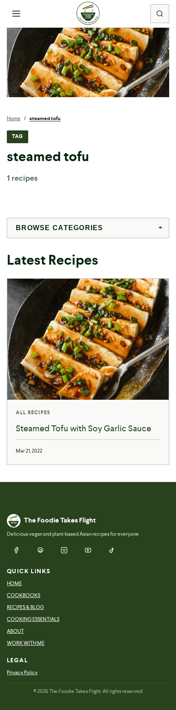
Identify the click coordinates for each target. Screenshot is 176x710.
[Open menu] (16, 13)
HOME (14, 583)
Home (14, 118)
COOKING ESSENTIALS (33, 619)
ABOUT (15, 631)
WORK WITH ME (25, 643)
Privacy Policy (22, 672)
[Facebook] (16, 550)
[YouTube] (88, 550)
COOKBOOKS (23, 595)
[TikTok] (112, 550)
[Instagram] (64, 550)
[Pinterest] (40, 550)
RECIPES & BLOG (25, 607)
